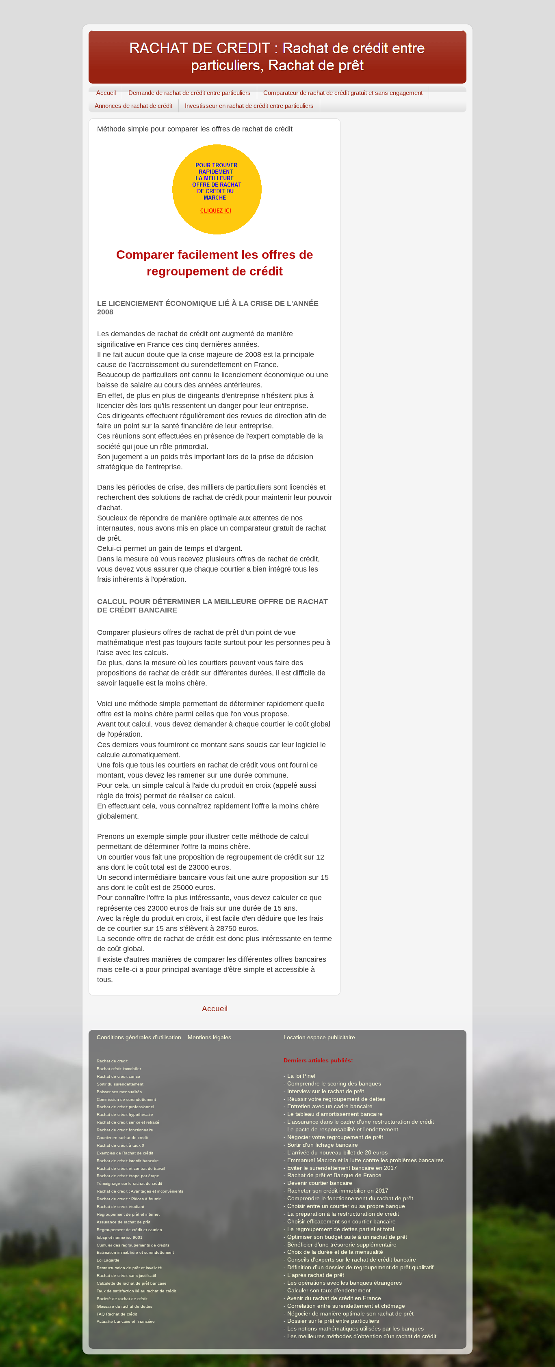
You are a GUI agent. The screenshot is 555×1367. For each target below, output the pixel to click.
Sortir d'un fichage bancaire (322, 1145)
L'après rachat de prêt (315, 1275)
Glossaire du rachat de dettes (124, 1306)
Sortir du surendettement (120, 1084)
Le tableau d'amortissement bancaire (335, 1114)
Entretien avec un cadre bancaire (330, 1106)
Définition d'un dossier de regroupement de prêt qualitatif (360, 1267)
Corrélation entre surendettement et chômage (346, 1306)
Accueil (106, 92)
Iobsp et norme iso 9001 (120, 1237)
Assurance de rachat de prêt (123, 1222)
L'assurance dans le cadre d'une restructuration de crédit (360, 1122)
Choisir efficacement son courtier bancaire (341, 1222)
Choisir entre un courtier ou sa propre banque (346, 1206)
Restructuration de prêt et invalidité (129, 1268)
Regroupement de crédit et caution (129, 1229)
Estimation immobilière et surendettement (135, 1252)
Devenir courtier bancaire (319, 1183)
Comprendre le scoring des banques (334, 1084)
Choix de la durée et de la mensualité (335, 1252)
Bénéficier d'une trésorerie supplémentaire (342, 1245)
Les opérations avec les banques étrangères (344, 1283)
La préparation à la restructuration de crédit (343, 1214)
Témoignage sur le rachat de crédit (129, 1183)
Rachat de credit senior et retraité (128, 1122)
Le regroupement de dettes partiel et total (340, 1229)
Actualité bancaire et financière (126, 1321)
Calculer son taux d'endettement (329, 1290)
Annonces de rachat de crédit (133, 105)
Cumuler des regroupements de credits (133, 1245)
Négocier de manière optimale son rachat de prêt (350, 1314)
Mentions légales (209, 1037)
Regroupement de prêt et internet (128, 1214)
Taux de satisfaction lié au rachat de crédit (136, 1291)
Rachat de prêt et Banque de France (334, 1175)
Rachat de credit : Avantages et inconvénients (140, 1191)
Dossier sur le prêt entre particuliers (333, 1321)
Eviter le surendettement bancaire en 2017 (342, 1168)
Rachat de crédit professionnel (125, 1107)
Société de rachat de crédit (122, 1298)
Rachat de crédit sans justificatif (126, 1275)
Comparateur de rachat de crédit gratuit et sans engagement (343, 92)
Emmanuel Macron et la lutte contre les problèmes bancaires (365, 1160)
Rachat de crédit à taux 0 (120, 1145)
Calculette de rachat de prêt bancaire (132, 1283)
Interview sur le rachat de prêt (325, 1091)
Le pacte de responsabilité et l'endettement (342, 1129)
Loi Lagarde (108, 1260)
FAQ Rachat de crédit (117, 1314)
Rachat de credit (112, 1061)
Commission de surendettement (126, 1099)
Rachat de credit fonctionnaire (125, 1130)
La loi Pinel (301, 1076)
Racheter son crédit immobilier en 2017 (337, 1191)
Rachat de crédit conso (118, 1076)
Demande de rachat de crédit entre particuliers (189, 92)
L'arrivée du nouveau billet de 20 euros (337, 1153)
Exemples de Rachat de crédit (125, 1153)
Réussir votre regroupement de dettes (336, 1099)
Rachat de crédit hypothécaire (125, 1114)
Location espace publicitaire (319, 1037)
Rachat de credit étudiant (120, 1206)
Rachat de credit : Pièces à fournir (128, 1199)
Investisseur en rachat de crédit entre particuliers (249, 105)
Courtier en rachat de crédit (122, 1137)
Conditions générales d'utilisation (139, 1037)
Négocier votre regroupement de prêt (335, 1137)
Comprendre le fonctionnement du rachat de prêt (350, 1198)
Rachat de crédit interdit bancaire (128, 1161)
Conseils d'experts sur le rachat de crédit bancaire (351, 1260)
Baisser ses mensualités (119, 1092)
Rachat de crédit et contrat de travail (131, 1168)
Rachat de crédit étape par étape (128, 1176)
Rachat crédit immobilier (119, 1068)
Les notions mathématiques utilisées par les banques (355, 1329)
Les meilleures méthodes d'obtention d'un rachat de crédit (361, 1336)
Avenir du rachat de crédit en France (334, 1298)
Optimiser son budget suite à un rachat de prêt (347, 1237)
